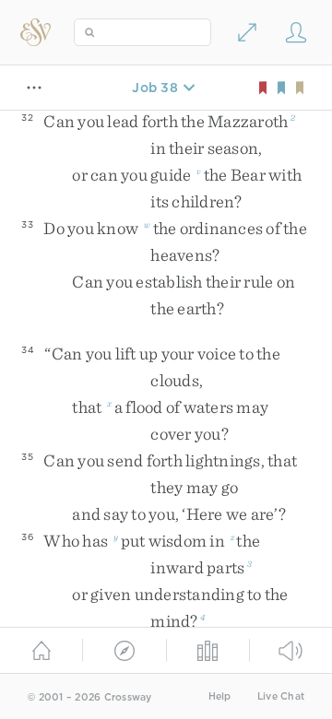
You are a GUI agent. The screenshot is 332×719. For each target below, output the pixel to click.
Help (219, 696)
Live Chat (280, 696)
